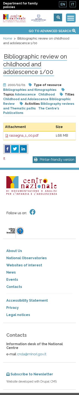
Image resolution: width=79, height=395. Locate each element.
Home (7, 38)
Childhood (46, 94)
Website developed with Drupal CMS (31, 381)
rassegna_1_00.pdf (24, 135)
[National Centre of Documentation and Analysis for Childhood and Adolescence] (14, 18)
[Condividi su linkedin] (23, 149)
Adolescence (26, 94)
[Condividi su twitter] (15, 149)
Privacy (12, 308)
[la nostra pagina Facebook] (33, 212)
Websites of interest (24, 265)
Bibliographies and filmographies (29, 90)
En (62, 4)
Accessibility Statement (27, 300)
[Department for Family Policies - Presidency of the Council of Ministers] (38, 18)
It (72, 4)
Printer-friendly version (57, 160)
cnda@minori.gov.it (31, 354)
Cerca (58, 17)
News (11, 272)
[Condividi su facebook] (7, 149)
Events (12, 280)
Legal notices (18, 315)
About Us (14, 251)
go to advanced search (50, 31)
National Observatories (26, 258)
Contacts (14, 287)
